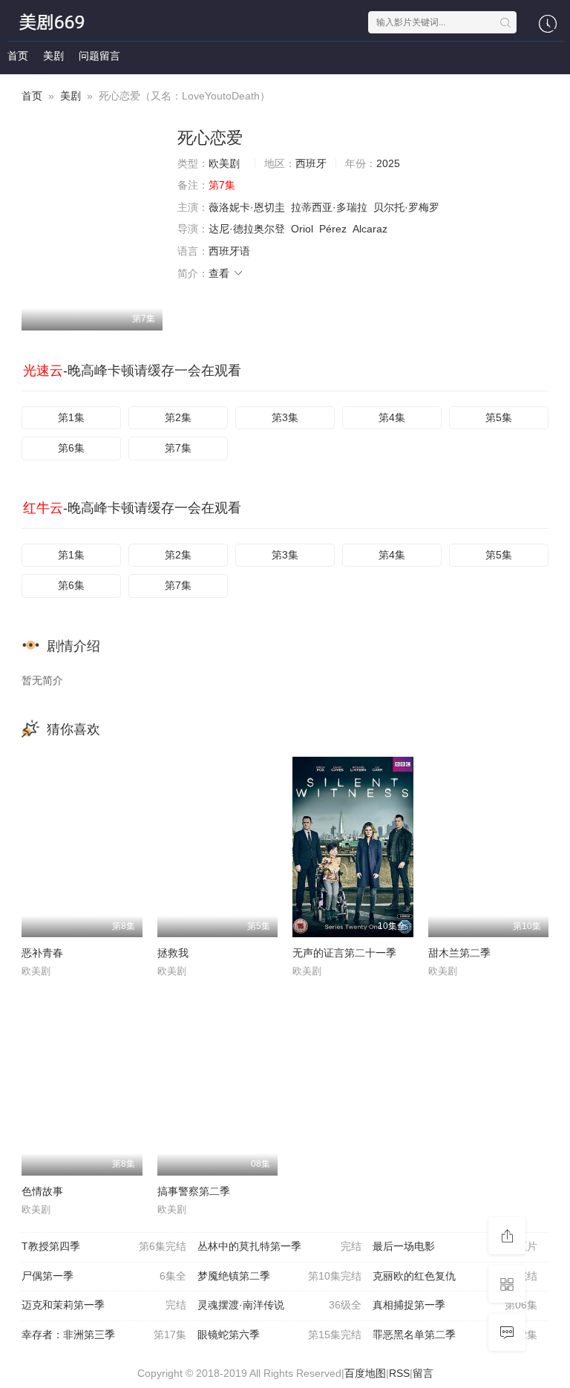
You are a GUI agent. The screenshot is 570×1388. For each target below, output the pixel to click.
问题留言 (99, 56)
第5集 (498, 417)
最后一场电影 (455, 1246)
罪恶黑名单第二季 (455, 1334)
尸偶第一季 (104, 1276)
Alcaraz (370, 229)
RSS (399, 1373)
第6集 (71, 448)
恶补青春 (42, 953)
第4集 (392, 417)
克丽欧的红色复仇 (455, 1276)
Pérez (333, 229)
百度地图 (365, 1373)
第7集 (178, 448)
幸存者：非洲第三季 (104, 1334)
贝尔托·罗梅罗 (406, 207)
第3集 (285, 417)
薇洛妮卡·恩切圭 (247, 207)
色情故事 (42, 1191)
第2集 (178, 417)
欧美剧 (224, 163)
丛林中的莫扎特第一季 (279, 1246)
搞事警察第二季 (193, 1191)
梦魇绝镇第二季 (279, 1276)
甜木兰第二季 (459, 953)
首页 (17, 56)
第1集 (71, 417)
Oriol (302, 229)
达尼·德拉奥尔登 (247, 229)
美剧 (53, 56)
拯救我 (173, 953)
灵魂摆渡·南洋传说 (279, 1305)
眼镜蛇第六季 (279, 1334)
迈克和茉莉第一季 (104, 1305)
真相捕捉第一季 (455, 1305)
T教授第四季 (104, 1246)
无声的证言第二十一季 (344, 953)
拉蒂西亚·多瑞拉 (329, 207)
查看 (220, 273)
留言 (423, 1373)
